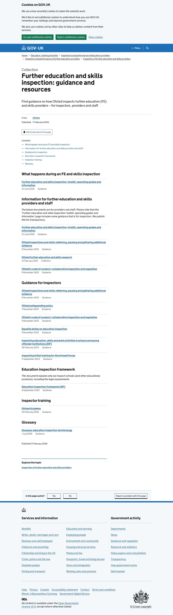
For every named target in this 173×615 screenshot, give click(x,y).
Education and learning (79, 528)
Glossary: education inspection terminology (47, 430)
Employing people (76, 534)
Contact (84, 589)
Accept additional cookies (37, 37)
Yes (56, 496)
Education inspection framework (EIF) (43, 386)
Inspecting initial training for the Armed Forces (48, 355)
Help (24, 589)
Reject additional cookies (71, 37)
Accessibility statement (65, 589)
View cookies (96, 37)
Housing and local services (81, 547)
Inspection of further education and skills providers (107, 59)
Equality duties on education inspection (44, 328)
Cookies (44, 589)
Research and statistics (124, 547)
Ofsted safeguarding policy (37, 305)
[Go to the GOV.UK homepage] (33, 48)
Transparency (118, 559)
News (114, 534)
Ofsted (36, 118)
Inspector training (33, 159)
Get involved (118, 571)
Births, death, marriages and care (40, 534)
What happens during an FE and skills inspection (47, 144)
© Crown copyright (140, 606)
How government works (124, 565)
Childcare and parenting (35, 547)
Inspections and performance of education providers (85, 55)
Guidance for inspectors (36, 152)
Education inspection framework (40, 156)
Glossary (29, 163)
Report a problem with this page (131, 496)
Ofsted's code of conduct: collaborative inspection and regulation (59, 268)
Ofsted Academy (31, 408)
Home (24, 55)
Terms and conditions (103, 589)
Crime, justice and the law (36, 559)
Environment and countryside (82, 540)
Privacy (34, 589)
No (73, 496)
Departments (118, 528)
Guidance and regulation (124, 540)
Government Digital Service (75, 593)
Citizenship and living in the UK (38, 553)
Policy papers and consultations (128, 553)
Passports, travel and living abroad (85, 559)
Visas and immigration (78, 565)
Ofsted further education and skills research (47, 257)
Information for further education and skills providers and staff (54, 148)
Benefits (26, 528)
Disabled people (31, 565)
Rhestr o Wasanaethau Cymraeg (39, 593)
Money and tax (74, 553)
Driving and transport (33, 571)
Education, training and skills (44, 55)
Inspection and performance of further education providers (52, 59)
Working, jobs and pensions (81, 571)
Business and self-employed (37, 540)
